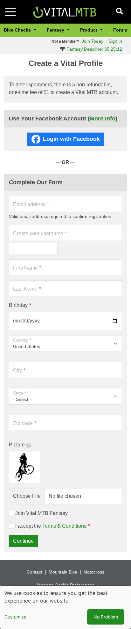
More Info (102, 118)
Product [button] (89, 30)
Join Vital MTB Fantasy (41, 513)
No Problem (105, 616)
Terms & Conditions (64, 526)
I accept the (50, 526)
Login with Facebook (71, 139)
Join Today (92, 41)
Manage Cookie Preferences (65, 585)
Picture (17, 444)
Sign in (115, 41)
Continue (23, 541)
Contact (34, 572)
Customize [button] (15, 616)
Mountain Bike (63, 572)
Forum (120, 30)
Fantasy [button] (56, 30)
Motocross (93, 572)
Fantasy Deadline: (93, 49)
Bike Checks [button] (18, 30)
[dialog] (65, 607)
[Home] (64, 11)
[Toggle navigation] (10, 11)
